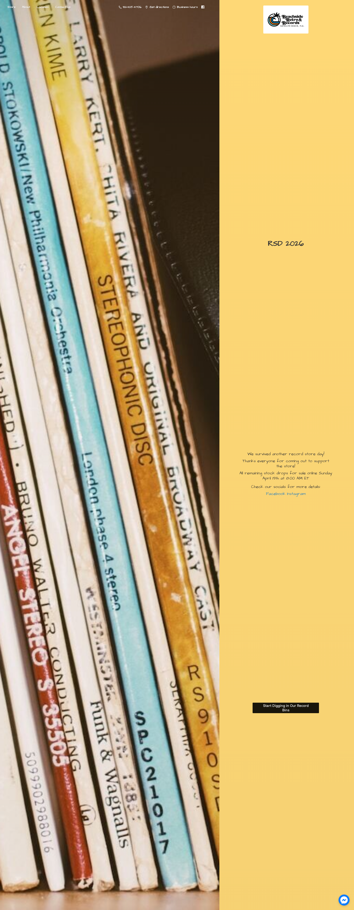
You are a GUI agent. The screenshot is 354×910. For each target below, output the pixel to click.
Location (42, 7)
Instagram (295, 494)
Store (11, 7)
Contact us (62, 7)
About (26, 7)
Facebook (275, 494)
